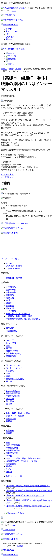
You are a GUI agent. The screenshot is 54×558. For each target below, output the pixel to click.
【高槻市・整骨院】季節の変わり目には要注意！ (28, 486)
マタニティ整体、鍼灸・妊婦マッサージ (24, 458)
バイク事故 (11, 311)
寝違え (9, 376)
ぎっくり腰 (11, 343)
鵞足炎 (9, 421)
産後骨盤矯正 (12, 331)
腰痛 (8, 345)
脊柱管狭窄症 (12, 453)
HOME (9, 29)
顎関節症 (10, 371)
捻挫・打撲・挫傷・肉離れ (18, 413)
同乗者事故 (11, 287)
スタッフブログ (13, 268)
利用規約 (20, 546)
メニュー (10, 34)
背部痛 (9, 348)
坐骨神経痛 (11, 356)
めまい (9, 469)
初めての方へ (12, 31)
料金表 (9, 39)
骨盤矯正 (10, 328)
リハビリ (10, 308)
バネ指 (9, 456)
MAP (14, 10)
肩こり (9, 381)
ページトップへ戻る (10, 259)
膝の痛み (10, 401)
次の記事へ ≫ (7, 177)
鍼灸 (8, 442)
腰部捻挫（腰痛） (14, 353)
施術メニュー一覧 (14, 476)
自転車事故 (11, 292)
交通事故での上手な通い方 (18, 314)
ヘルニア (10, 340)
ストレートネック (14, 368)
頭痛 (8, 373)
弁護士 (9, 300)
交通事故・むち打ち (15, 379)
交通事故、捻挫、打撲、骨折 (19, 316)
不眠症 (9, 466)
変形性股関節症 (13, 396)
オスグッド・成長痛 (15, 416)
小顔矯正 (10, 430)
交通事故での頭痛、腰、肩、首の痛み (23, 319)
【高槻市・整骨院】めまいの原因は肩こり (25, 495)
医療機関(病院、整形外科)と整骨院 (21, 461)
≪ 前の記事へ (7, 174)
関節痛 (9, 404)
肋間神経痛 (11, 464)
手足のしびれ (12, 448)
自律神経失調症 (13, 450)
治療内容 (10, 298)
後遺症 (9, 303)
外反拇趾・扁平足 (14, 278)
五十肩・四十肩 (13, 365)
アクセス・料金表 (14, 266)
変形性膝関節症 (13, 393)
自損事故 (10, 295)
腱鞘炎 (9, 472)
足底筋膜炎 (11, 418)
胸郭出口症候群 (13, 445)
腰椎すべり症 (12, 351)
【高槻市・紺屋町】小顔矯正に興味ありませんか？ (29, 491)
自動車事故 (11, 290)
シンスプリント (13, 391)
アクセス (10, 37)
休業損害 (10, 306)
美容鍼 (9, 433)
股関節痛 (10, 399)
